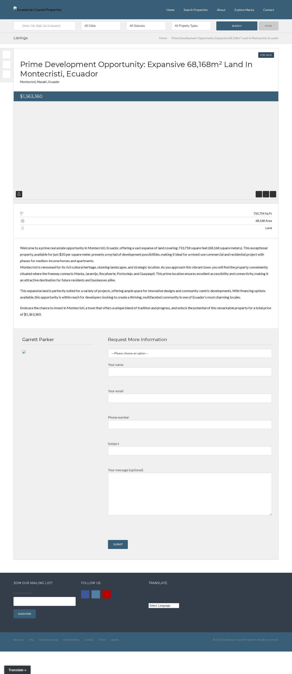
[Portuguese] (157, 599)
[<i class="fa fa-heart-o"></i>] (266, 194)
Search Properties (196, 10)
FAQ (31, 639)
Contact (268, 10)
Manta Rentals (71, 639)
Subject (113, 443)
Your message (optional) (125, 470)
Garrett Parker (38, 339)
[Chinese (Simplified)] (151, 599)
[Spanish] (157, 592)
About (221, 10)
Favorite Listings (48, 639)
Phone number (118, 417)
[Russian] (168, 592)
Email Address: (23, 593)
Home (170, 10)
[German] (174, 592)
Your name (115, 364)
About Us (18, 639)
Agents (115, 639)
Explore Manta (244, 10)
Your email (115, 391)
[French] (163, 592)
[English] (151, 592)
